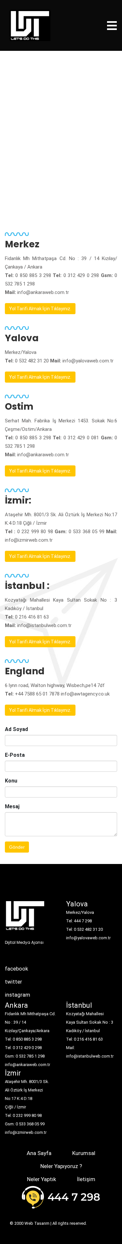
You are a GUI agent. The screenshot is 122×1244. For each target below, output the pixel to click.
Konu (11, 781)
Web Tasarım (36, 1223)
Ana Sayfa (39, 1153)
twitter (13, 981)
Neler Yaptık (41, 1179)
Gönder (17, 847)
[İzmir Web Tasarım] (25, 917)
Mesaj (12, 806)
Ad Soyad (16, 729)
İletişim (86, 1179)
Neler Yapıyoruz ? (61, 1166)
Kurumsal (83, 1153)
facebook (16, 968)
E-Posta (15, 755)
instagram (17, 994)
